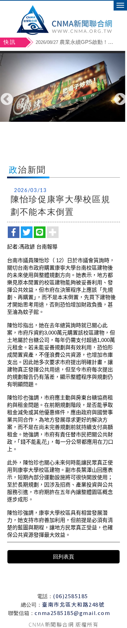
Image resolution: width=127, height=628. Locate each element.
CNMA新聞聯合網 (63, 19)
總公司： (31, 605)
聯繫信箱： (21, 613)
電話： (45, 596)
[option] (63, 86)
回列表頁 (63, 557)
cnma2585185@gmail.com (72, 612)
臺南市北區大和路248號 (73, 604)
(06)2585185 (70, 596)
